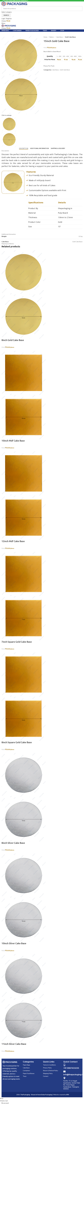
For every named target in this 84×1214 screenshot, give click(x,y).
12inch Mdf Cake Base (13, 541)
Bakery (51, 37)
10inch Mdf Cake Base (13, 440)
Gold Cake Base (70, 37)
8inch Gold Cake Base (13, 340)
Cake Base (59, 37)
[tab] (23, 148)
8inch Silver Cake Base (13, 843)
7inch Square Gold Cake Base (17, 641)
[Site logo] (14, 4)
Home (45, 37)
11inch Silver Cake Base (14, 1044)
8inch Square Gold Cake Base (17, 742)
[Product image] (24, 316)
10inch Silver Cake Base (14, 943)
